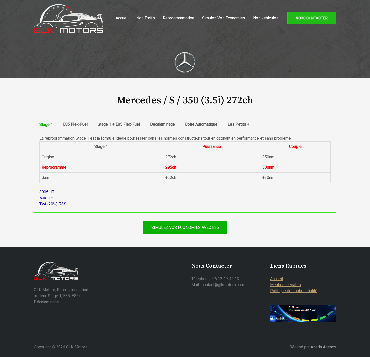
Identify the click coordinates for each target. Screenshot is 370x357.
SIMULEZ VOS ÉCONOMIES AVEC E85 (185, 227)
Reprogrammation (178, 18)
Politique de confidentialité (293, 290)
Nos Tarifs (145, 18)
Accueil (122, 18)
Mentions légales (285, 284)
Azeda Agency (323, 347)
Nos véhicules (265, 18)
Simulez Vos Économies (223, 18)
